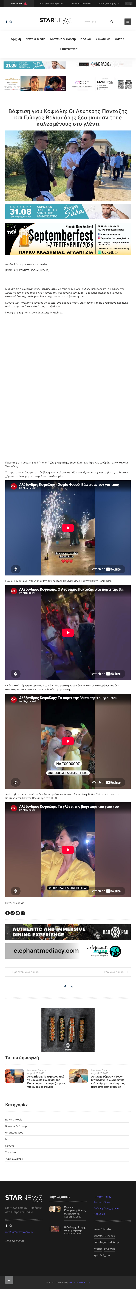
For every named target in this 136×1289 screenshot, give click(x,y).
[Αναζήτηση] (111, 21)
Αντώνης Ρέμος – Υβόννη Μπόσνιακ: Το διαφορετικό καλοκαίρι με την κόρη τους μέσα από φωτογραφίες (108, 1082)
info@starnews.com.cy (19, 1232)
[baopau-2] (68, 1030)
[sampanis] (68, 212)
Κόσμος (86, 39)
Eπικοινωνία (68, 49)
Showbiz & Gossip (63, 39)
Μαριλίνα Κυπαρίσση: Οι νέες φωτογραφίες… (75, 1210)
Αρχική (16, 39)
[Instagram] (10, 21)
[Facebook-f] (6, 21)
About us (99, 1213)
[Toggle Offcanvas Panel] (127, 21)
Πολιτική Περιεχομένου (106, 1208)
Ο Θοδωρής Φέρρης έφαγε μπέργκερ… (75, 1229)
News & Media (35, 39)
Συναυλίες (103, 39)
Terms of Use (102, 1202)
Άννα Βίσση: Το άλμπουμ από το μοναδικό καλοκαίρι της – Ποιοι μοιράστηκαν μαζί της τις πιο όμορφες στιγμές (46, 1082)
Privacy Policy (102, 1196)
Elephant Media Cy (79, 1282)
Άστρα (119, 39)
